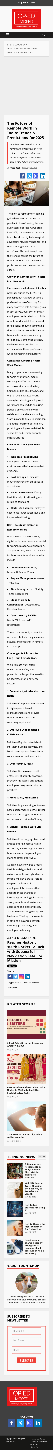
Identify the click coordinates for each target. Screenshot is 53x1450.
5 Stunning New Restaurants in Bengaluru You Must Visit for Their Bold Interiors (15, 1171)
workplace (12, 987)
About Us (35, 1439)
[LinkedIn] (42, 175)
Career (18, 982)
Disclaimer (33, 1444)
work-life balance (31, 982)
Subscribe (26, 1360)
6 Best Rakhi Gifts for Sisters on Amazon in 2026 (26, 1024)
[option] (26, 1172)
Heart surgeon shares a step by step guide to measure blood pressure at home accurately (15, 1247)
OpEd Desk (15, 168)
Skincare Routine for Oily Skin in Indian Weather (26, 1116)
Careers (43, 1439)
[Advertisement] (26, 85)
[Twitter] (29, 175)
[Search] (43, 34)
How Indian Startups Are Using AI (15, 1209)
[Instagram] (35, 175)
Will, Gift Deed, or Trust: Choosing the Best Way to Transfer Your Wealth (15, 1190)
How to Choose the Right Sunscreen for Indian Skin (15, 1228)
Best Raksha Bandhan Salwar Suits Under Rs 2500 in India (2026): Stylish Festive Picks (26, 1069)
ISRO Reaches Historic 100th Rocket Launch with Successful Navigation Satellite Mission (25, 949)
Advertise (43, 1441)
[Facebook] (22, 175)
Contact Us (33, 1441)
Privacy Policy (34, 1447)
